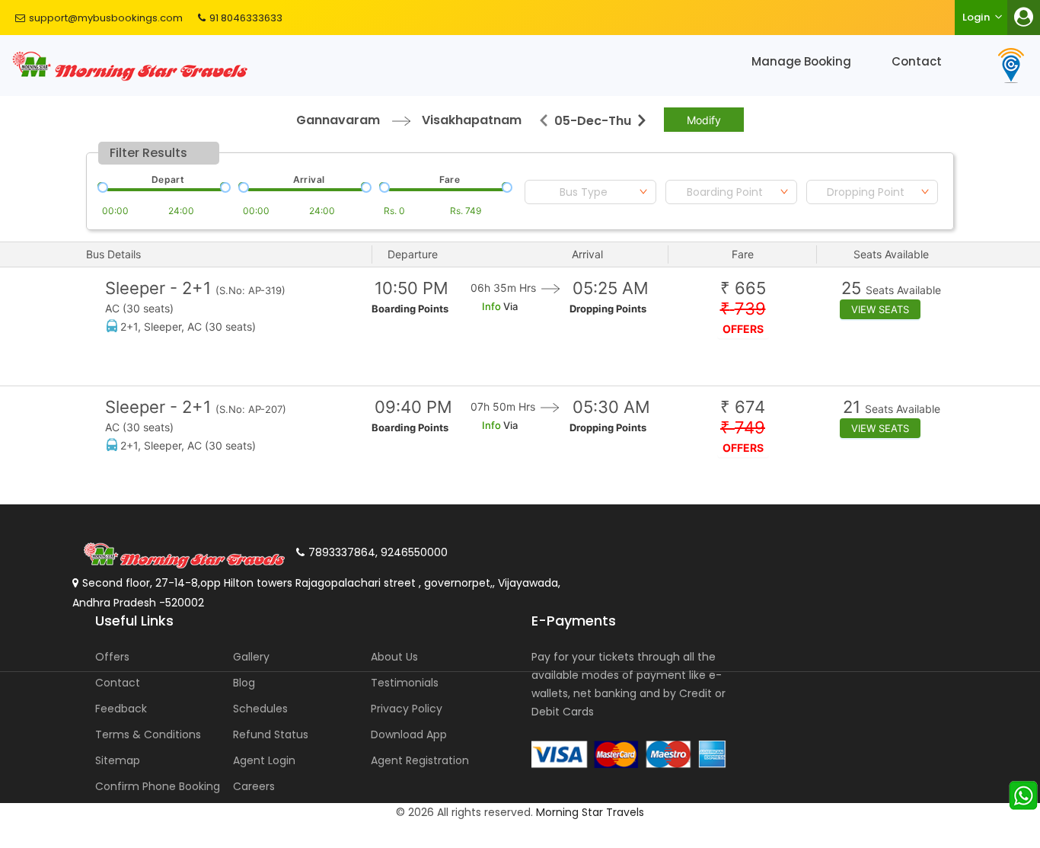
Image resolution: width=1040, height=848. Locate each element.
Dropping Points (607, 308)
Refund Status (270, 734)
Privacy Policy (406, 708)
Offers (112, 656)
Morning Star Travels (590, 812)
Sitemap (117, 760)
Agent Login (264, 760)
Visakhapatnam (472, 120)
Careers (254, 786)
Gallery (251, 656)
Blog (244, 682)
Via (509, 306)
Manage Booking (801, 61)
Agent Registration (420, 760)
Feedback (121, 708)
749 (742, 427)
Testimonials (405, 682)
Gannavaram (338, 120)
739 (743, 308)
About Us (394, 656)
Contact (917, 61)
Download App (409, 734)
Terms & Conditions (148, 734)
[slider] (101, 186)
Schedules (260, 708)
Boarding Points (410, 308)
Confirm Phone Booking (157, 786)
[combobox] (590, 192)
